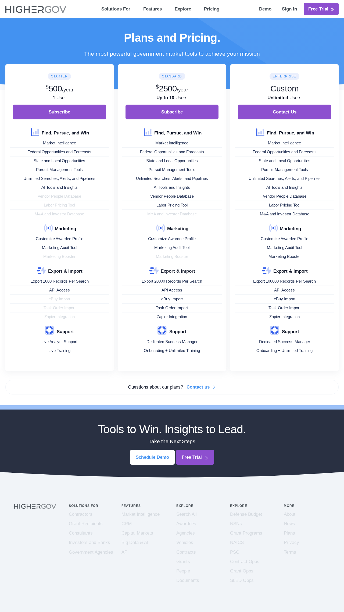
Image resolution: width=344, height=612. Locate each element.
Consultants (81, 533)
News (289, 523)
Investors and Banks (89, 542)
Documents (187, 580)
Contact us (199, 387)
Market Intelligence (140, 514)
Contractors (80, 514)
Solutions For (115, 9)
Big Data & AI (134, 542)
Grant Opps (241, 571)
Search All (186, 514)
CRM (126, 523)
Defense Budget (246, 514)
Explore (183, 9)
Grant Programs (246, 533)
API (125, 552)
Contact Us (284, 112)
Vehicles (184, 542)
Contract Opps (244, 561)
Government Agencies (91, 552)
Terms (290, 552)
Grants (183, 561)
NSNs (236, 523)
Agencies (185, 533)
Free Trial (319, 9)
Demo (266, 9)
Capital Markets (137, 533)
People (183, 571)
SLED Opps (242, 580)
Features (152, 9)
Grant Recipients (86, 523)
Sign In (289, 9)
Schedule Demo (152, 457)
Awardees (186, 523)
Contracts (186, 552)
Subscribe (59, 112)
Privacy (291, 542)
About (289, 514)
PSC (234, 552)
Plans (289, 533)
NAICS (237, 542)
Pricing (211, 9)
